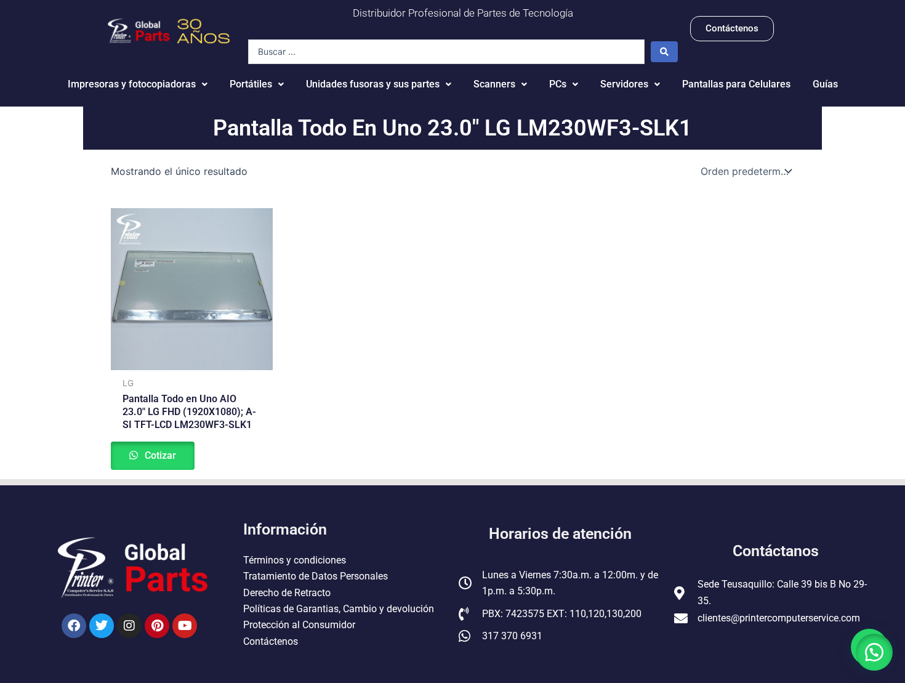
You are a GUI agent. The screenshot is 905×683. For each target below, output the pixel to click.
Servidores (624, 84)
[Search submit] (664, 51)
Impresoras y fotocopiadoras (132, 84)
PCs (557, 84)
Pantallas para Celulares (736, 84)
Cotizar (159, 455)
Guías (825, 84)
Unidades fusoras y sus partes (373, 84)
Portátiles (251, 84)
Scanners (494, 84)
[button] (874, 652)
